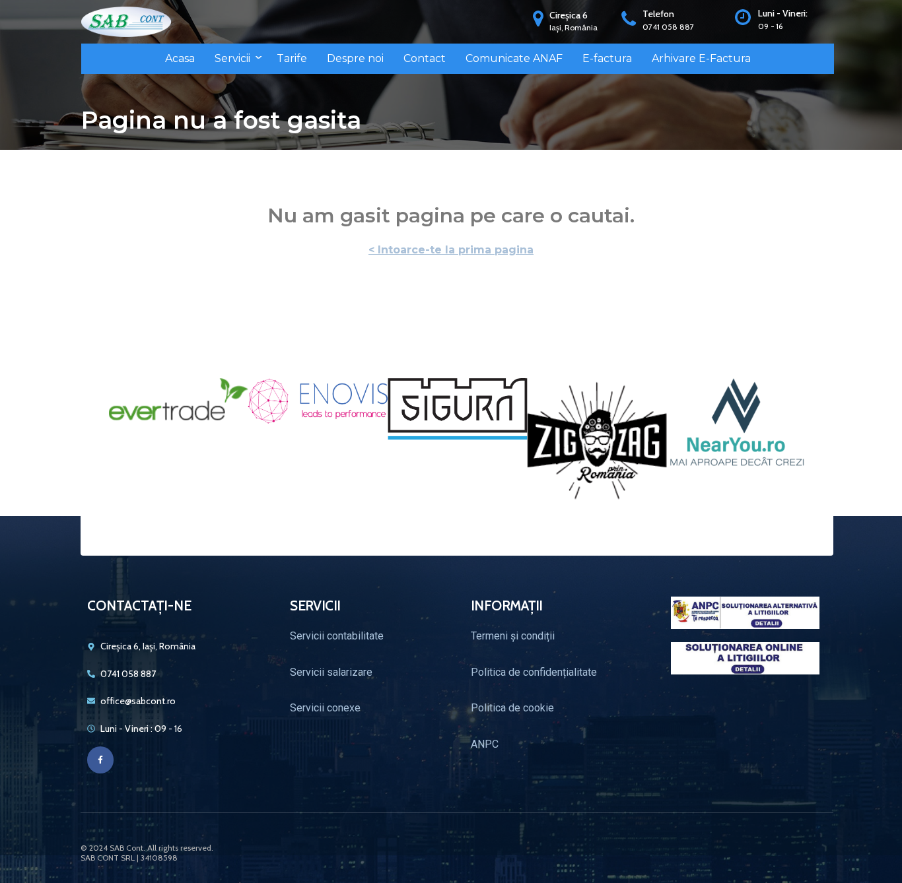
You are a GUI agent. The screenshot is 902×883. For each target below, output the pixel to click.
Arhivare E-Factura (701, 58)
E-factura (607, 58)
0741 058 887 (668, 27)
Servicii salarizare (331, 672)
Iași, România (573, 27)
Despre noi (355, 58)
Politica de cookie (512, 708)
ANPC (485, 744)
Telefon (658, 14)
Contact (424, 58)
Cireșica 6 (568, 15)
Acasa (180, 58)
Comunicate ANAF (514, 58)
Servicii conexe (325, 708)
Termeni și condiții (513, 636)
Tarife (292, 58)
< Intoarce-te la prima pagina (451, 250)
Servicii (232, 58)
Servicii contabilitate (337, 636)
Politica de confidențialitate (534, 672)
